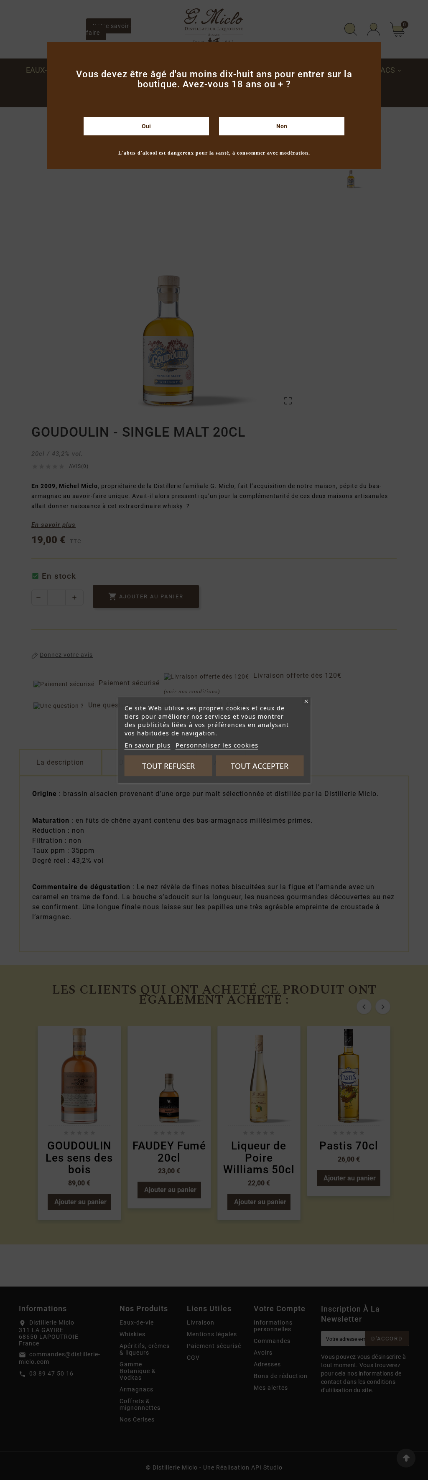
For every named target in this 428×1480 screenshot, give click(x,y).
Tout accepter (259, 766)
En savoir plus (148, 745)
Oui (146, 126)
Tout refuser (168, 766)
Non (281, 126)
